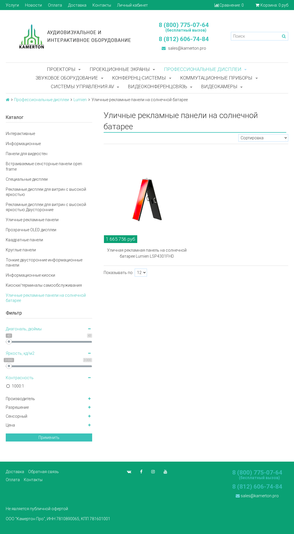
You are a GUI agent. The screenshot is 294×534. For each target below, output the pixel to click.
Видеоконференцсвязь (157, 86)
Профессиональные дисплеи (202, 69)
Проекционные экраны (120, 69)
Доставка (77, 5)
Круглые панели (21, 250)
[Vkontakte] (129, 472)
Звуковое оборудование (67, 78)
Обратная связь (43, 471)
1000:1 (18, 386)
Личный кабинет (132, 5)
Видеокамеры (219, 86)
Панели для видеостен (26, 153)
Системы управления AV (82, 86)
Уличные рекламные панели (32, 219)
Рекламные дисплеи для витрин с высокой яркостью (46, 192)
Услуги (12, 5)
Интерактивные (20, 133)
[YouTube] (165, 472)
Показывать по (118, 273)
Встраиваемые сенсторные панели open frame (44, 166)
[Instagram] (153, 472)
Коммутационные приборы (216, 78)
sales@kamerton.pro (186, 48)
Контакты (101, 5)
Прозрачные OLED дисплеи (31, 230)
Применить (48, 437)
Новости (33, 5)
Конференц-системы (139, 78)
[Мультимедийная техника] (73, 36)
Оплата (55, 5)
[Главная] (7, 100)
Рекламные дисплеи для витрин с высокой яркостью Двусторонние (46, 207)
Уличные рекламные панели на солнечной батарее (46, 298)
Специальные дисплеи (27, 179)
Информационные (23, 143)
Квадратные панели (24, 240)
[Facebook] (141, 472)
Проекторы (61, 69)
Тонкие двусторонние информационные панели (44, 262)
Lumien (80, 100)
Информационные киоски (30, 275)
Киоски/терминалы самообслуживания (44, 285)
